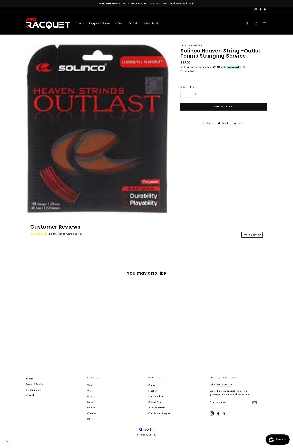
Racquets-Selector (99, 23)
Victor (90, 390)
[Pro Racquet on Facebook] (218, 413)
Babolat (91, 402)
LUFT (89, 419)
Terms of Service (34, 384)
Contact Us (153, 385)
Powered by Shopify (146, 434)
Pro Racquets (191, 45)
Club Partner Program (159, 413)
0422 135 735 (224, 384)
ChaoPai (91, 413)
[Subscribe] (254, 402)
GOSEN (91, 407)
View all (30, 395)
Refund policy (33, 389)
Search (29, 378)
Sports (80, 23)
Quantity (187, 86)
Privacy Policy (155, 396)
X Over (119, 23)
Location (152, 390)
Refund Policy (155, 402)
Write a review (252, 235)
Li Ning (91, 396)
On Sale (133, 23)
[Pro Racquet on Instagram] (212, 413)
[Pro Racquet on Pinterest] (225, 413)
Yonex (90, 385)
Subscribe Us (151, 23)
